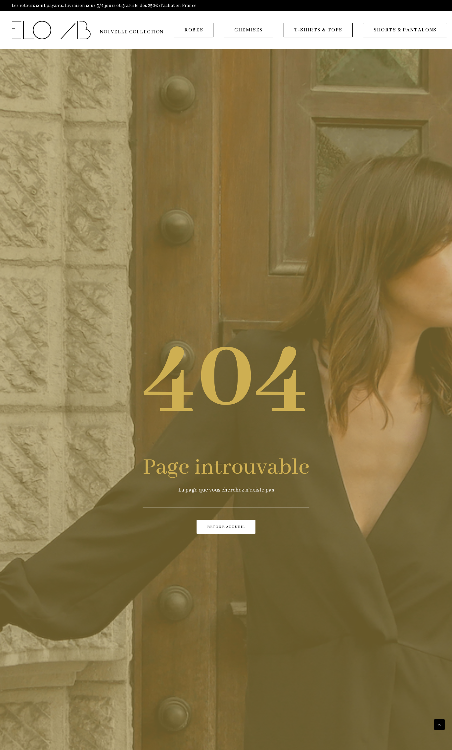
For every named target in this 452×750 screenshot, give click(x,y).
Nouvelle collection (131, 32)
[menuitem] (131, 32)
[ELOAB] (51, 30)
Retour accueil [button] (226, 527)
